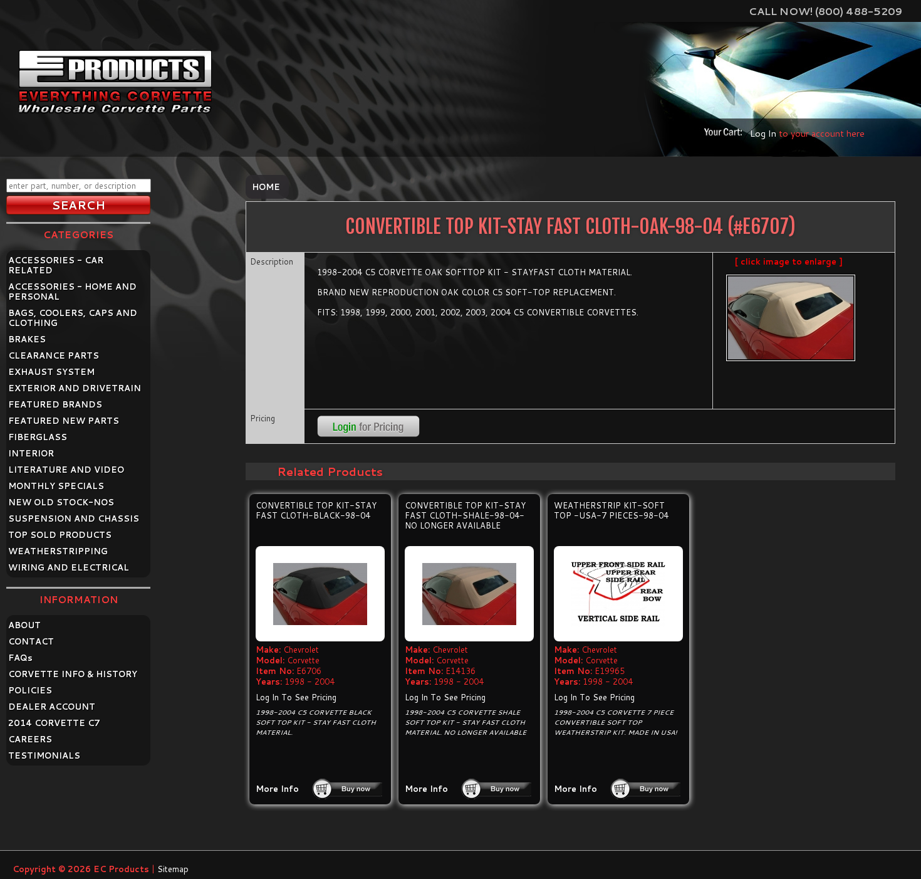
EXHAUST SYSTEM (51, 371)
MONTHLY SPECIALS (56, 486)
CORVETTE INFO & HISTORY (72, 674)
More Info (277, 788)
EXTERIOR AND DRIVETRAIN (74, 388)
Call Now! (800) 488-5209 (825, 11)
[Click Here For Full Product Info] (320, 594)
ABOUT (24, 625)
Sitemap (173, 869)
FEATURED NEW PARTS (63, 420)
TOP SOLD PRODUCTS (60, 534)
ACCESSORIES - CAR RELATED (55, 265)
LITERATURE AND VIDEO (66, 469)
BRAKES (27, 339)
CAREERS (30, 739)
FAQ (20, 657)
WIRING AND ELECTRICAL (68, 567)
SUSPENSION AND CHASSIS (73, 518)
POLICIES (30, 690)
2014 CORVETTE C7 (54, 723)
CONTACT (31, 641)
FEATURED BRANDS (55, 404)
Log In (763, 133)
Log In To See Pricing (296, 697)
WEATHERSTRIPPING (58, 551)
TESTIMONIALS (44, 755)
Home (266, 186)
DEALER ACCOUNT (51, 706)
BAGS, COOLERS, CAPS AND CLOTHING (72, 318)
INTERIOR (31, 453)
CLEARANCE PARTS (53, 355)
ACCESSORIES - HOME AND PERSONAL (72, 291)
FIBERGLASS (37, 437)
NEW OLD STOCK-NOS (61, 502)
